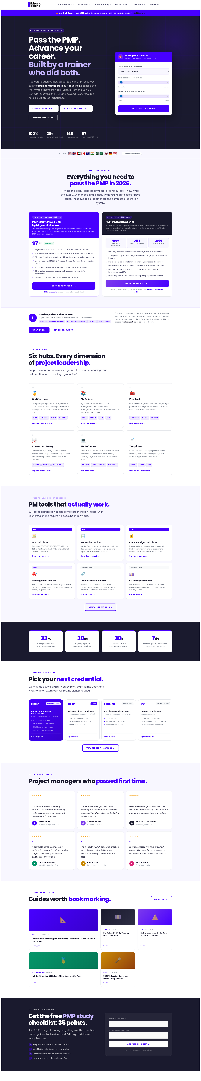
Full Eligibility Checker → (144, 108)
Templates (154, 4)
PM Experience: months (130, 78)
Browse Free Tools (43, 117)
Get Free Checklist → (138, 1044)
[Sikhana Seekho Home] (34, 4)
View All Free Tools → (100, 607)
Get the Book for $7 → (76, 108)
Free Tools (138, 4)
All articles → (161, 899)
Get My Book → (39, 330)
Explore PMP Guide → (43, 108)
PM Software (121, 4)
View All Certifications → (100, 748)
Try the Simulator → (64, 330)
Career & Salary (101, 4)
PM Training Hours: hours (131, 92)
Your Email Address (119, 1030)
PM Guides (83, 4)
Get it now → (139, 13)
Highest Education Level (130, 66)
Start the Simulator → (137, 283)
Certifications (65, 4)
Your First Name (117, 1018)
